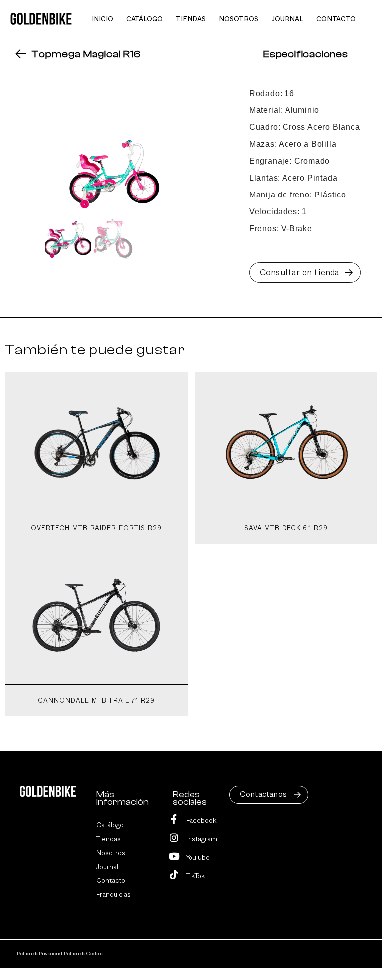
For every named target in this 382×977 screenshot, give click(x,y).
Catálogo (110, 825)
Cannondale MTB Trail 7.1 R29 (96, 701)
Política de (39, 954)
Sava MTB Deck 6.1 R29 (286, 528)
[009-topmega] (114, 170)
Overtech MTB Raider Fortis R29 (96, 528)
